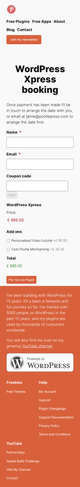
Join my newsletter (24, 39)
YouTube (30, 346)
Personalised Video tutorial (39, 241)
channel (45, 346)
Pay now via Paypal (21, 279)
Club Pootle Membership (37, 249)
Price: (11, 212)
